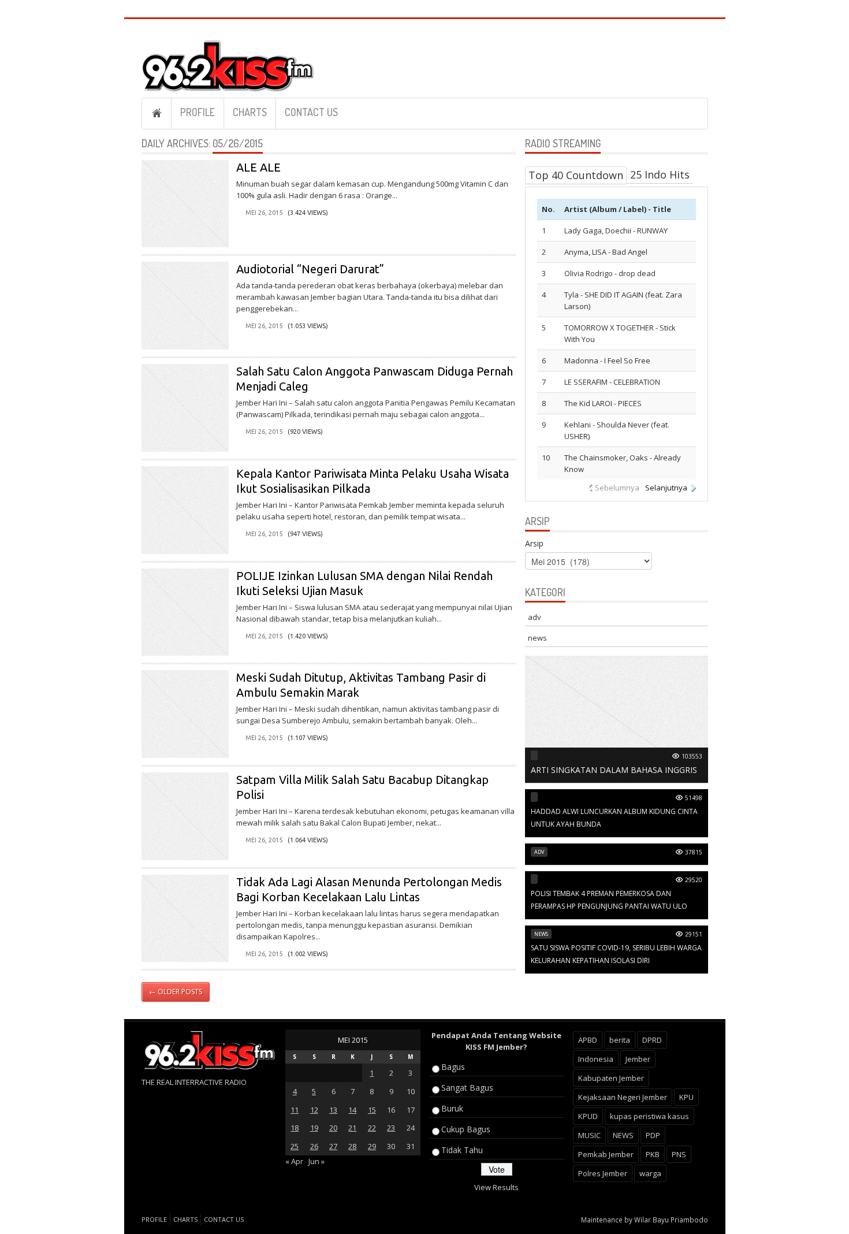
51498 (693, 798)
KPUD (588, 1116)
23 (391, 1128)
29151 (693, 934)
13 (333, 1110)
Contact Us (311, 112)
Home (156, 113)
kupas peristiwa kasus (649, 1116)
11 (295, 1110)
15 (372, 1110)
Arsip (534, 543)
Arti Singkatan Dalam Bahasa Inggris (614, 769)
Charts (250, 112)
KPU (686, 1097)
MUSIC (589, 1135)
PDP (653, 1135)
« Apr (294, 1161)
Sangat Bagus (467, 1087)
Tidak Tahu (462, 1149)
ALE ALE (258, 167)
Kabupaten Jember (611, 1078)
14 (352, 1110)
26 (314, 1146)
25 (295, 1146)
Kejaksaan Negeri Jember (622, 1097)
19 (314, 1128)
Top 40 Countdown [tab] (575, 175)
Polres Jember (602, 1173)
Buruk (452, 1108)
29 (372, 1146)
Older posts (175, 992)
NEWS (623, 1135)
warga (650, 1173)
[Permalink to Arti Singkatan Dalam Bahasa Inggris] (616, 718)
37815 (693, 852)
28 (352, 1146)
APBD (587, 1040)
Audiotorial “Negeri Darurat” (310, 269)
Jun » (316, 1161)
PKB (653, 1154)
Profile (197, 112)
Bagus (453, 1066)
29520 (693, 880)
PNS (679, 1154)
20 (333, 1128)
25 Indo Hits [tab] (660, 174)
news (537, 638)
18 (295, 1128)
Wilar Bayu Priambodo (671, 1219)
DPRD (652, 1040)
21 (352, 1128)
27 (333, 1146)
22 (372, 1128)
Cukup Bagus (465, 1129)
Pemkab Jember (606, 1154)
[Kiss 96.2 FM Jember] (228, 63)
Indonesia (595, 1059)
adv (534, 617)
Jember (637, 1059)
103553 (692, 756)
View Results (496, 1187)
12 (314, 1110)
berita (619, 1040)
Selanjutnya (666, 487)
